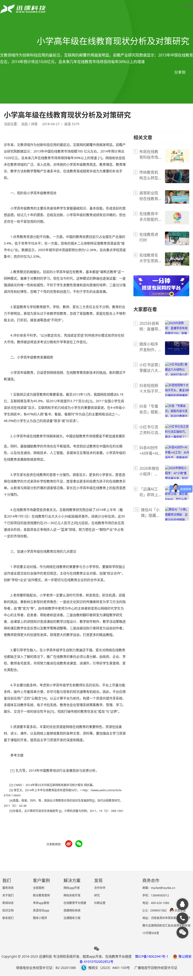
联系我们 (8, 918)
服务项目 (8, 888)
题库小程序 (40, 918)
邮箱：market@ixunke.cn (158, 888)
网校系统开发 (72, 895)
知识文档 (8, 910)
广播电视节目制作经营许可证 (155, 967)
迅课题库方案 (72, 918)
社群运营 (99, 903)
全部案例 (38, 888)
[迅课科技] (182, 904)
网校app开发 (72, 888)
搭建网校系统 (72, 910)
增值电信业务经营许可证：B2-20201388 (46, 967)
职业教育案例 (41, 895)
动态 (24, 124)
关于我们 (8, 895)
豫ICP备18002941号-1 (151, 956)
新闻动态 (8, 903)
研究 (97, 895)
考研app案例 (41, 903)
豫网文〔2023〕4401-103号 (108, 967)
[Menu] (188, 6)
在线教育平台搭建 (75, 903)
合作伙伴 (99, 888)
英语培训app (41, 910)
